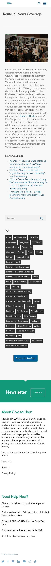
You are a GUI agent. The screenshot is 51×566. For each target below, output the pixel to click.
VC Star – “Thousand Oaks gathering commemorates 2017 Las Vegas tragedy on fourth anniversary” (27, 164)
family (39, 252)
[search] (39, 3)
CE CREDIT (37, 243)
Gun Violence (20, 282)
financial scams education (18, 277)
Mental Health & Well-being (18, 292)
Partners (10, 311)
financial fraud (13, 262)
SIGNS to (18, 521)
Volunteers (37, 341)
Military (37, 302)
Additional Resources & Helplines (18, 536)
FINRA (35, 277)
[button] (44, 3)
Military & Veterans (14, 306)
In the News (35, 282)
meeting (16, 287)
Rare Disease (30, 316)
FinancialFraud (22, 257)
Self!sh (37, 326)
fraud (8, 282)
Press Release (37, 311)
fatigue (9, 257)
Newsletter (31, 306)
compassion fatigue (15, 252)
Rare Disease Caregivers (17, 321)
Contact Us (7, 462)
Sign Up (37, 393)
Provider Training (13, 316)
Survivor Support (13, 336)
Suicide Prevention (25, 331)
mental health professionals (18, 302)
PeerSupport (22, 311)
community (27, 247)
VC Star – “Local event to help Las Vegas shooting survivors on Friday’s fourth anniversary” (27, 173)
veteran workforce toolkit (17, 341)
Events (30, 252)
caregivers (11, 243)
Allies (8, 238)
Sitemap (6, 468)
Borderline (33, 238)
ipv (7, 287)
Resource (10, 326)
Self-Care (10, 331)
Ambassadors (20, 238)
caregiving (24, 243)
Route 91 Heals (27, 116)
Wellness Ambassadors (16, 346)
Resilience (35, 321)
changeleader (12, 247)
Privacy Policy (8, 473)
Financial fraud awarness (17, 267)
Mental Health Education (17, 297)
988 (20, 516)
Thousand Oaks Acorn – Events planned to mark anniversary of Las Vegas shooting (26, 195)
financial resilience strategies (19, 272)
